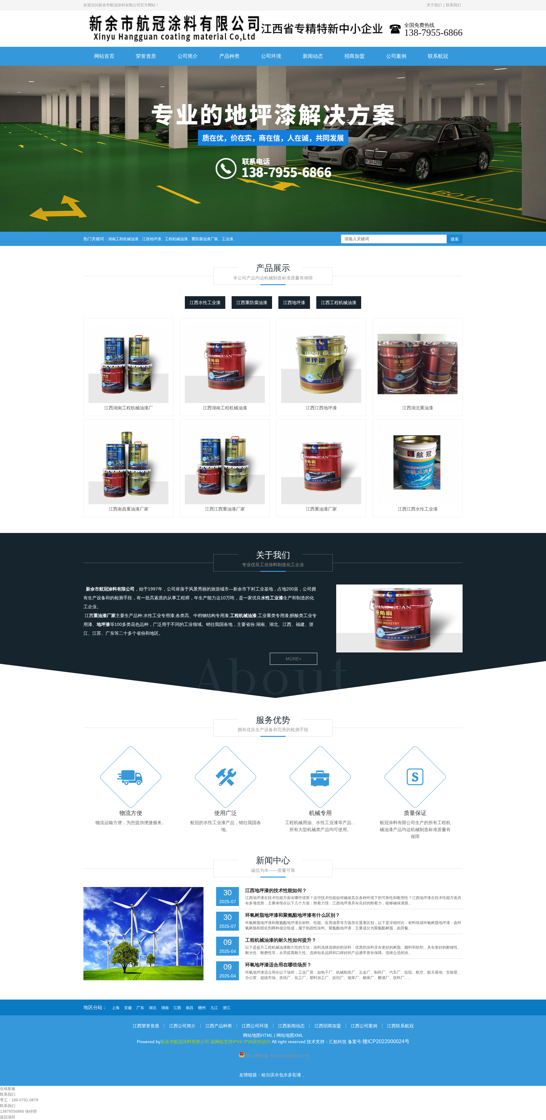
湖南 (165, 1008)
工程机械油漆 (176, 239)
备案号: (379, 1041)
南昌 (189, 1008)
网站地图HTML (258, 1035)
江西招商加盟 (327, 1026)
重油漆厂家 (105, 615)
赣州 (202, 1008)
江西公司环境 (255, 1026)
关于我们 (434, 5)
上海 (115, 1008)
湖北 (152, 1008)
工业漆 (227, 239)
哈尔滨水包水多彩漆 (281, 1074)
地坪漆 (103, 624)
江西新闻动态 (291, 1026)
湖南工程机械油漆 (123, 239)
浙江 (226, 1008)
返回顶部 (7, 1117)
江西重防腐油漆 (251, 302)
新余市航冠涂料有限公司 (110, 588)
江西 (177, 1008)
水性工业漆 (272, 597)
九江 (214, 1008)
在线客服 (7, 1088)
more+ (293, 658)
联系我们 (453, 5)
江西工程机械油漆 (338, 302)
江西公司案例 (364, 1026)
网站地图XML (289, 1035)
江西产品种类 (218, 1026)
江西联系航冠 (400, 1026)
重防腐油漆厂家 (204, 239)
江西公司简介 (182, 1026)
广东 (140, 1008)
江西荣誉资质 (146, 1026)
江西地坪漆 (151, 239)
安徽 (128, 1008)
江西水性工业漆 (205, 302)
